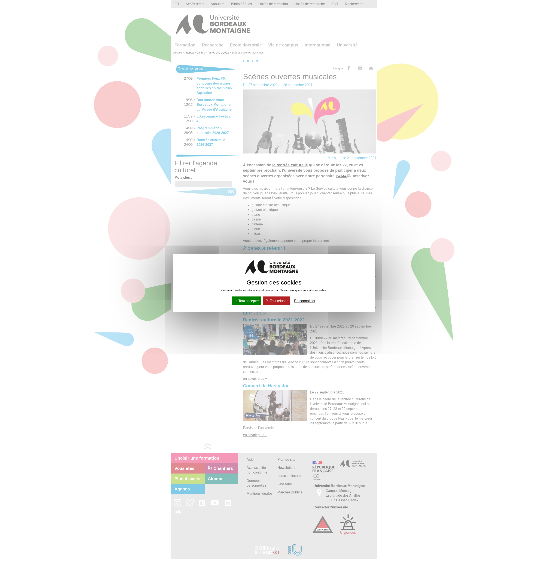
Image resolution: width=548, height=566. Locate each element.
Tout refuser (278, 301)
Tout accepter (248, 301)
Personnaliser (304, 301)
